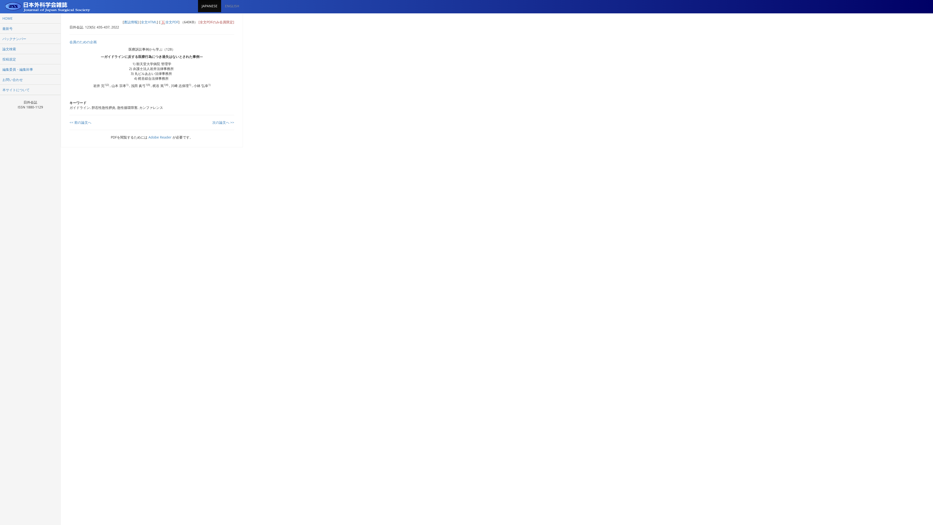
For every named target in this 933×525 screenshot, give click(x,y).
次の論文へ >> (223, 122)
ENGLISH (232, 6)
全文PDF (171, 22)
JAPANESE (209, 6)
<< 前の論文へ (80, 122)
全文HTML (149, 22)
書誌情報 (131, 22)
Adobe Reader (160, 137)
